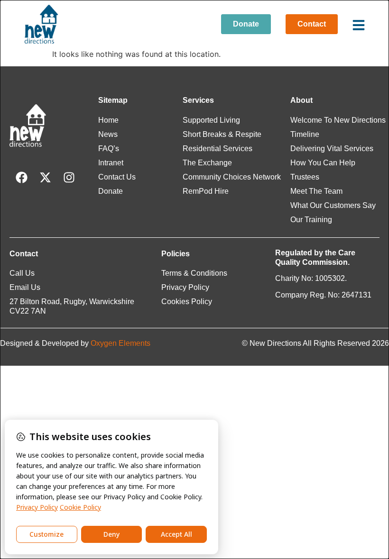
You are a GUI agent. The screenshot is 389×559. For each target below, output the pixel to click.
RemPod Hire (206, 191)
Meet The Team (316, 191)
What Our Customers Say (333, 205)
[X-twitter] (45, 177)
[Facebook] (21, 177)
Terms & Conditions (194, 273)
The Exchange (207, 163)
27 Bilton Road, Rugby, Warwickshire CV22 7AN (71, 306)
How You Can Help (322, 163)
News (108, 134)
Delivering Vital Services (331, 148)
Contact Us (117, 177)
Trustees (304, 177)
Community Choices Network (232, 177)
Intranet (110, 163)
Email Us (24, 287)
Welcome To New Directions (338, 120)
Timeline (304, 134)
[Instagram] (69, 177)
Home (108, 120)
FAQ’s (108, 148)
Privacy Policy (185, 287)
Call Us (22, 273)
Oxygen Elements (120, 343)
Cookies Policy (186, 302)
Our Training (311, 220)
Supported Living (211, 120)
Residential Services (217, 148)
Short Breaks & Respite (222, 134)
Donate (110, 191)
